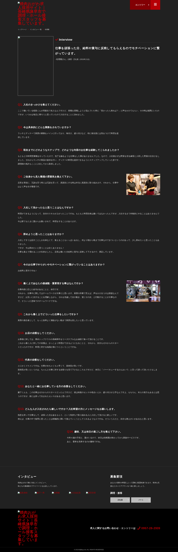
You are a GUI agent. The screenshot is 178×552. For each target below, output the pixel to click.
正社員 (120, 500)
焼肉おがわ (82, 550)
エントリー (140, 5)
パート (140, 500)
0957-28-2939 (150, 528)
